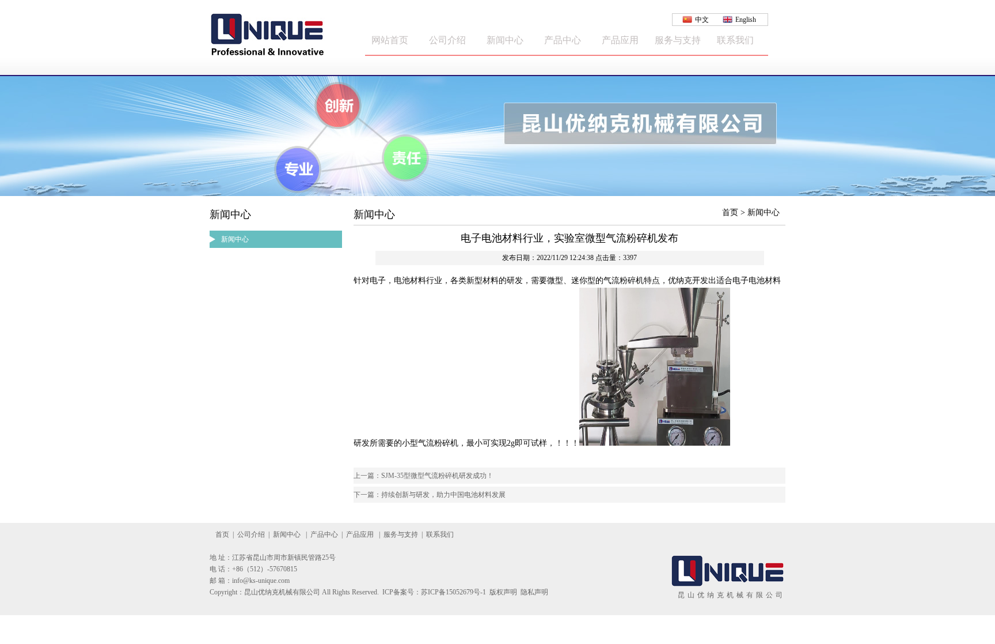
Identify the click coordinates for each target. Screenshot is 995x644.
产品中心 (562, 40)
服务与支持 (678, 40)
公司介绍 (447, 40)
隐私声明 (534, 592)
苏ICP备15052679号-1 (453, 592)
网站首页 (389, 40)
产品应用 (620, 40)
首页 (222, 534)
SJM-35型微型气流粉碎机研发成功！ (437, 476)
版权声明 (503, 592)
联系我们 (735, 40)
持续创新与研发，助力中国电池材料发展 (443, 495)
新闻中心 (505, 40)
